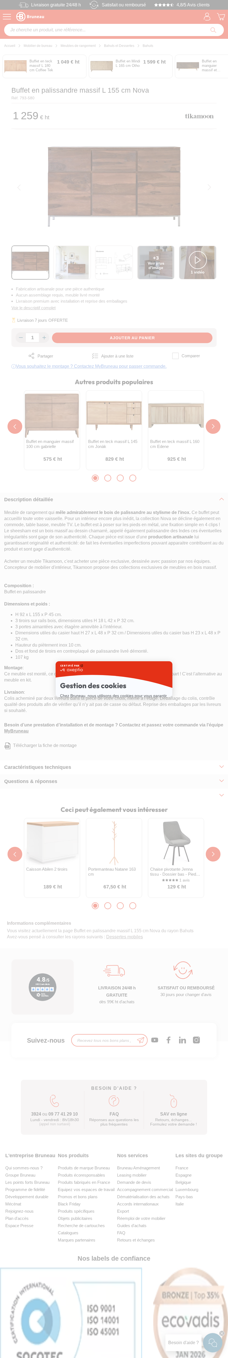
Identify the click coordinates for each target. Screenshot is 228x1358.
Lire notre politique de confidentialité (94, 698)
